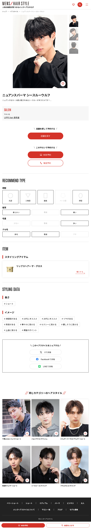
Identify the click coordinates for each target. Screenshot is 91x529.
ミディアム (44, 503)
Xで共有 (47, 352)
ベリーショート (12, 503)
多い (74, 223)
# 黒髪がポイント (29, 330)
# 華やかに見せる (27, 324)
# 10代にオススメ (29, 318)
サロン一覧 (46, 509)
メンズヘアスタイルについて (24, 509)
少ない (16, 223)
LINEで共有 (48, 366)
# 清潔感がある (10, 318)
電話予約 (47, 163)
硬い (74, 212)
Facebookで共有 (48, 359)
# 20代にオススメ (49, 318)
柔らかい (16, 212)
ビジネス (70, 503)
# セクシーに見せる (48, 324)
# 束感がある (9, 324)
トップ (4, 11)
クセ (74, 234)
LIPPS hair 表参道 (11, 117)
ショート (29, 503)
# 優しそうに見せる (69, 324)
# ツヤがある (67, 318)
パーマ (57, 503)
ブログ (59, 509)
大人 (82, 503)
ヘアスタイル (14, 11)
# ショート (8, 303)
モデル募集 (74, 509)
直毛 (16, 234)
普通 (45, 212)
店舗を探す (45, 135)
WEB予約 (24, 525)
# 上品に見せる (10, 330)
